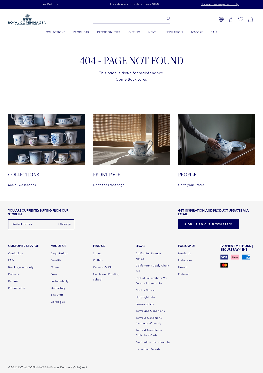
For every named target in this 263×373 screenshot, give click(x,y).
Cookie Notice (145, 290)
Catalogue (58, 301)
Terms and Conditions (150, 311)
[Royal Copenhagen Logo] (27, 19)
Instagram (185, 260)
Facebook (184, 253)
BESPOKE (197, 32)
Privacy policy (145, 304)
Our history (58, 288)
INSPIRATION (174, 32)
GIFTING (134, 32)
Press (54, 274)
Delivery (13, 274)
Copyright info (145, 297)
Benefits (56, 260)
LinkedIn (183, 267)
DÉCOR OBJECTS (108, 32)
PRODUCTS (81, 32)
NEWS (152, 32)
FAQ (11, 260)
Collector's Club (103, 267)
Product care (16, 288)
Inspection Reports (148, 349)
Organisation (59, 253)
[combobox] (131, 19)
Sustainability (60, 281)
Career (55, 267)
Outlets (98, 260)
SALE (214, 32)
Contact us (15, 253)
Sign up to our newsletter (208, 224)
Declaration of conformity (153, 342)
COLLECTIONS (55, 32)
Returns (13, 281)
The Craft (57, 295)
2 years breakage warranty (220, 4)
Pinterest (183, 274)
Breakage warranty (20, 267)
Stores (97, 253)
